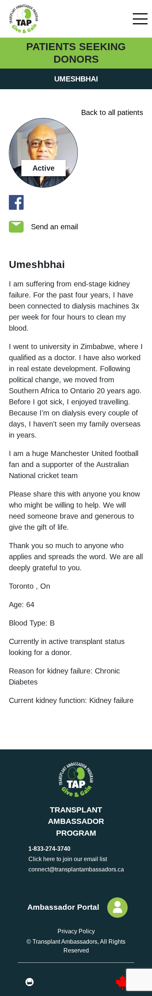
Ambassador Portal (63, 907)
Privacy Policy (76, 931)
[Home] (22, 19)
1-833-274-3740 (49, 849)
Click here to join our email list (67, 859)
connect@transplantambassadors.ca (76, 869)
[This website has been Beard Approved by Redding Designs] (29, 982)
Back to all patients (112, 112)
